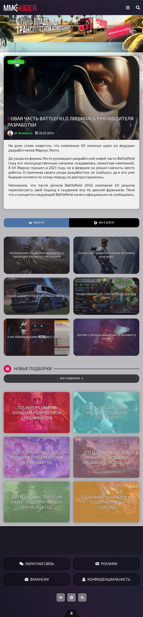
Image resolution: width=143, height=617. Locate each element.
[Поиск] (138, 7)
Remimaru (25, 133)
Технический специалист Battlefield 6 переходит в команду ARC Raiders (36, 255)
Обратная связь (39, 564)
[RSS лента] (82, 597)
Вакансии (39, 579)
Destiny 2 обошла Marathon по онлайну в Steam (106, 337)
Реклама (109, 564)
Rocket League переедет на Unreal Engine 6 (37, 296)
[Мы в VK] (60, 597)
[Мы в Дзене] (71, 597)
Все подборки (70, 378)
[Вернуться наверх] (71, 613)
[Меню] (128, 7)
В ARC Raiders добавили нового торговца (36, 337)
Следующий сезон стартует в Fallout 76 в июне (106, 296)
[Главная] (20, 8)
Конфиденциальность (108, 579)
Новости (16, 62)
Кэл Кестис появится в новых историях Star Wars (106, 255)
